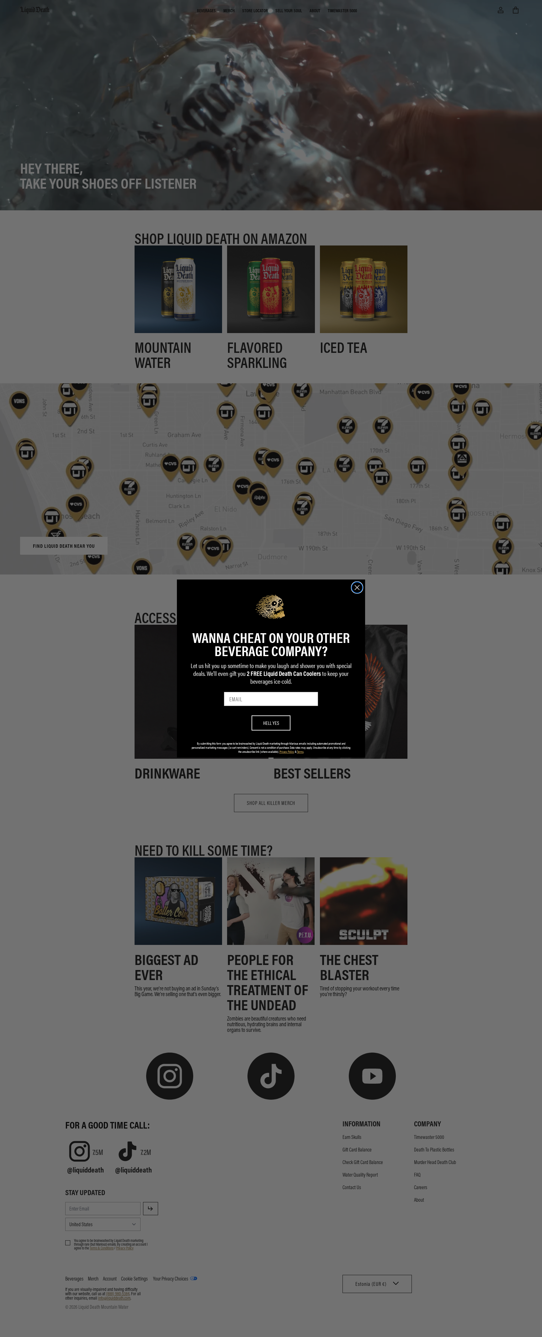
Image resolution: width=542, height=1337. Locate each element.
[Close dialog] (357, 587)
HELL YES (271, 722)
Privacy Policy (286, 751)
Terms (300, 751)
